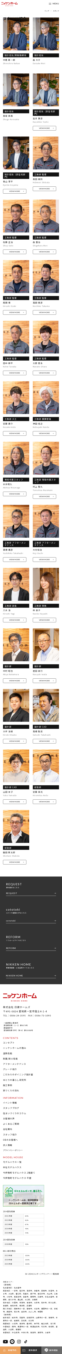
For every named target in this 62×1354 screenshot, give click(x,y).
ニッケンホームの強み (14, 1047)
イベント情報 (10, 1102)
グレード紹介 (10, 1069)
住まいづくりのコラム (14, 1113)
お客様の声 (9, 1118)
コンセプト (9, 1042)
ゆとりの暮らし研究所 (14, 1079)
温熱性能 (7, 1053)
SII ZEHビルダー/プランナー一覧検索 (42, 1274)
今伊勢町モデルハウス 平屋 (17, 1177)
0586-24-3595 (18, 1015)
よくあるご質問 (11, 1123)
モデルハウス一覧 (12, 1161)
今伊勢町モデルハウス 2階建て (19, 1172)
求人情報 (7, 1145)
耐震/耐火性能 (10, 1058)
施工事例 (7, 1085)
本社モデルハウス (12, 1167)
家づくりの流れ (11, 1090)
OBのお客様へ (10, 1139)
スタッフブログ (11, 1107)
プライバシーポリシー (13, 1150)
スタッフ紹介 (10, 1134)
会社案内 (7, 1129)
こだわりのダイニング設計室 (18, 1074)
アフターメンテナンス (14, 1063)
